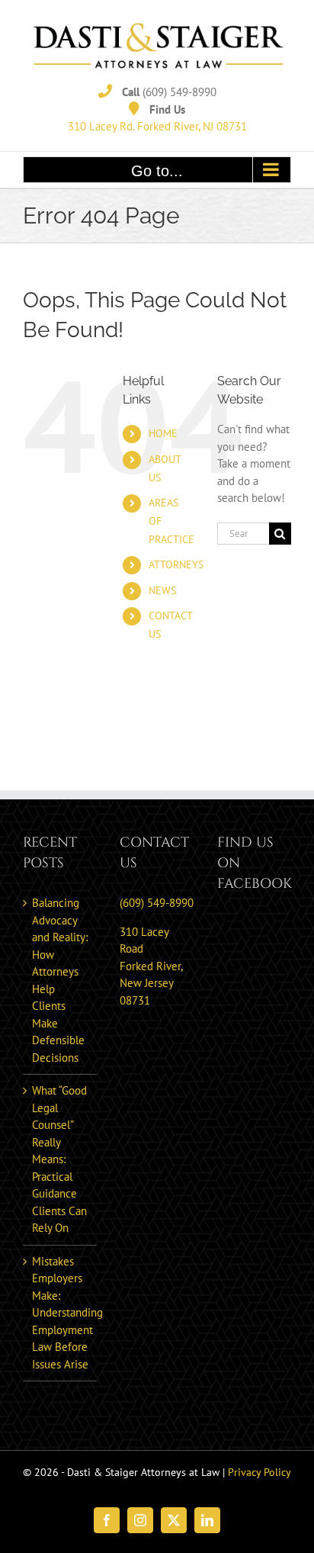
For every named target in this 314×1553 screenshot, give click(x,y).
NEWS (162, 590)
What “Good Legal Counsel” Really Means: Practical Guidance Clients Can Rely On (59, 1159)
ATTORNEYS (176, 564)
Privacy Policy (259, 1472)
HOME (163, 433)
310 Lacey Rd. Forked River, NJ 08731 (157, 126)
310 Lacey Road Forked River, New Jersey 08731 (151, 966)
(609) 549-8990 (179, 92)
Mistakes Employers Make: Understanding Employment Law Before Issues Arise (60, 1312)
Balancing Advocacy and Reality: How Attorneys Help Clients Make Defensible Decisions (60, 980)
